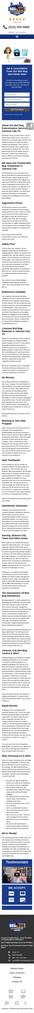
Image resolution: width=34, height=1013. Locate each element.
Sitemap (17, 977)
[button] (17, 36)
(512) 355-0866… (17, 87)
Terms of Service (17, 973)
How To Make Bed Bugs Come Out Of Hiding (17, 942)
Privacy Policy (17, 968)
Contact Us (17, 982)
